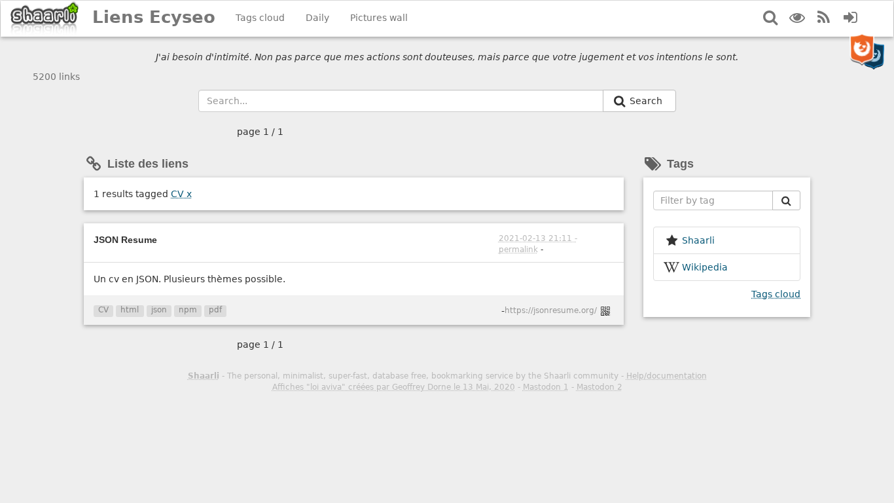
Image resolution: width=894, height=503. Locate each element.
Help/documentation (666, 376)
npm (188, 309)
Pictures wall (379, 17)
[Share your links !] (44, 19)
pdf (215, 309)
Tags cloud (260, 17)
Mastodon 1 (546, 387)
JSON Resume (125, 239)
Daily (317, 17)
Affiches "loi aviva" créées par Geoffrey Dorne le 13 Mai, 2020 (393, 387)
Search (647, 101)
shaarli (698, 240)
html (129, 309)
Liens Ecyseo (153, 17)
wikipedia (705, 267)
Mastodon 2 (599, 387)
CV (181, 194)
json (159, 309)
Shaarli (203, 376)
